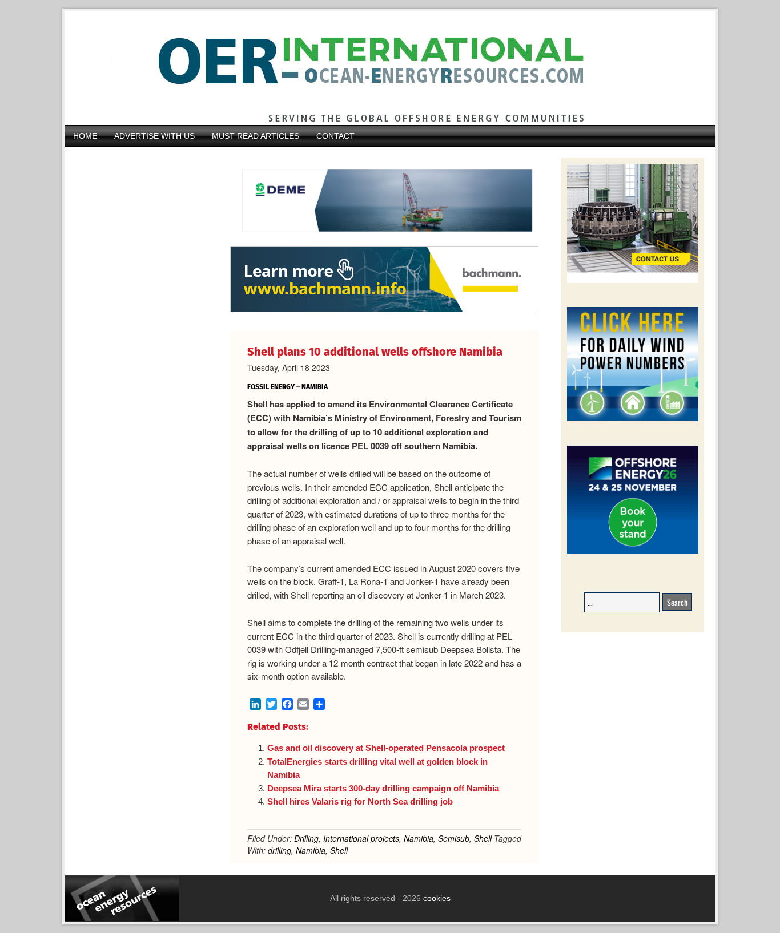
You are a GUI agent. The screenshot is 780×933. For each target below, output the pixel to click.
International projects (361, 838)
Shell (483, 838)
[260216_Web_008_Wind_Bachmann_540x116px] (384, 310)
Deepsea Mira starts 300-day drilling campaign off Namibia (383, 788)
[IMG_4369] (384, 240)
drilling (279, 850)
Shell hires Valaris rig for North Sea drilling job (360, 801)
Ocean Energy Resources (381, 68)
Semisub (453, 838)
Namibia (418, 838)
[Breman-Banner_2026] (632, 281)
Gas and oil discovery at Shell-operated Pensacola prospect (386, 748)
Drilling (306, 838)
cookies (436, 898)
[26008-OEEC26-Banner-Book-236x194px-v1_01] (632, 551)
